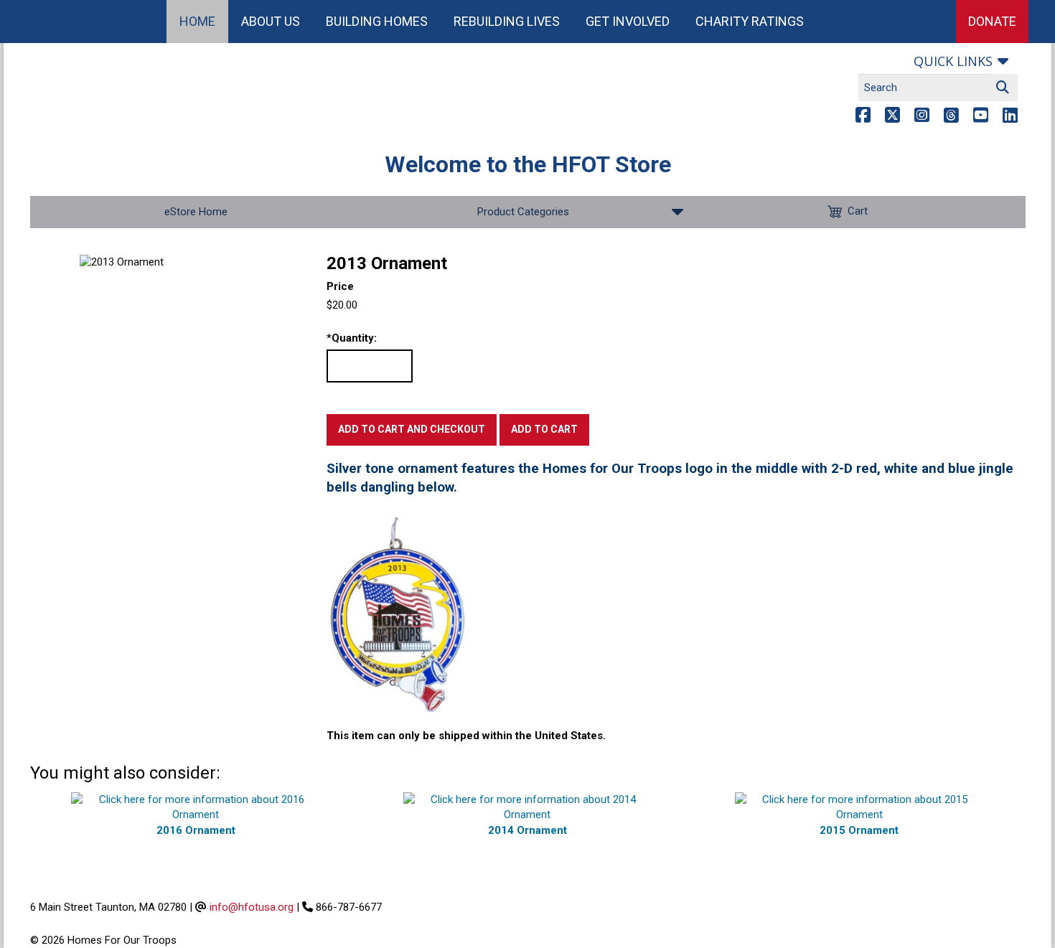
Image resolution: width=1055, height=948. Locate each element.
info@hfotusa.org (252, 907)
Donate (992, 21)
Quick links (953, 61)
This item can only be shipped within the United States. (466, 735)
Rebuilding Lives (507, 21)
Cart (858, 211)
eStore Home (196, 211)
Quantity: (352, 338)
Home (197, 21)
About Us (270, 21)
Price (340, 286)
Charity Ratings (749, 21)
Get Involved (628, 21)
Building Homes (377, 21)
